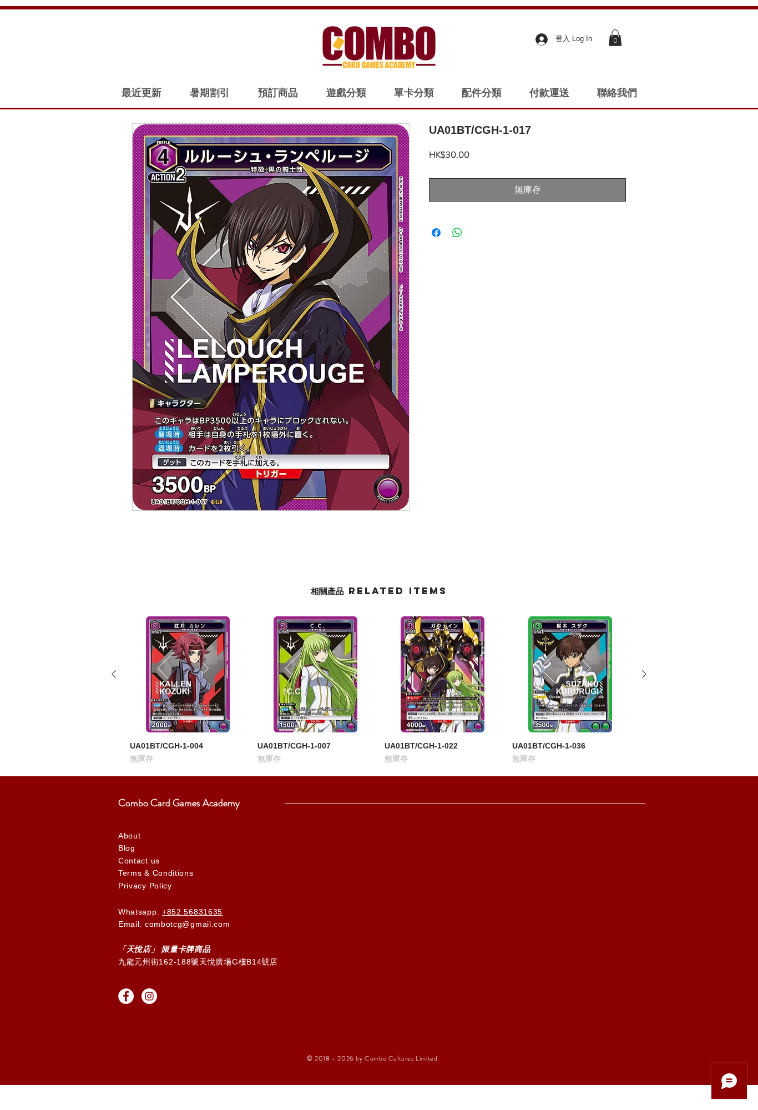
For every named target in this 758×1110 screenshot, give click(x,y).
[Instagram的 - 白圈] (149, 996)
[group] (379, 691)
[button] (615, 37)
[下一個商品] (644, 674)
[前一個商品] (113, 674)
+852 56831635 (192, 911)
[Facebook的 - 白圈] (126, 996)
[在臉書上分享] (436, 232)
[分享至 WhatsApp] (457, 232)
